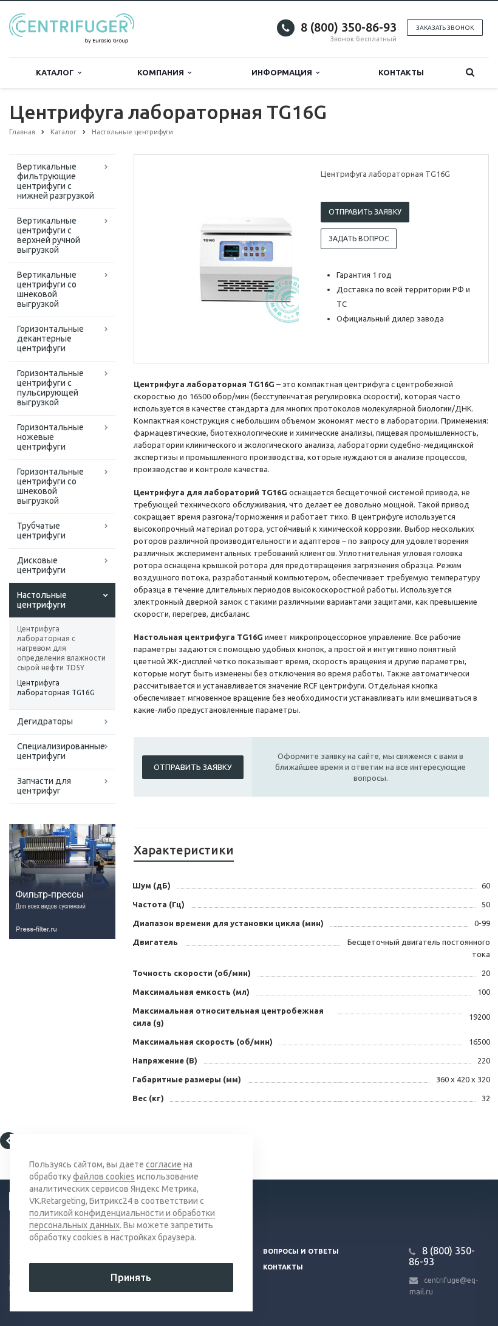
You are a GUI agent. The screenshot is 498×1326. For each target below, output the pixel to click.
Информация (283, 72)
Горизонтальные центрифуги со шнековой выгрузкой (50, 486)
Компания (162, 72)
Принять (131, 1277)
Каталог (57, 72)
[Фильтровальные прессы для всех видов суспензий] (62, 880)
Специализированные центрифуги (61, 751)
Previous (169, 258)
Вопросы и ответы (301, 1251)
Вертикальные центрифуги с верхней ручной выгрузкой (48, 235)
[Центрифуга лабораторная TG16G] (246, 259)
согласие (164, 1164)
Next (281, 258)
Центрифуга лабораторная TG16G (56, 687)
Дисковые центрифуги (41, 565)
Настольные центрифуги (42, 600)
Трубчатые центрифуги (41, 530)
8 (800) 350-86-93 (349, 27)
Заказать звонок (445, 27)
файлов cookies (104, 1176)
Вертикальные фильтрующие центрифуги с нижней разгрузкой (55, 181)
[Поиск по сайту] (470, 72)
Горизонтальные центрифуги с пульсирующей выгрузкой (50, 387)
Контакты (401, 72)
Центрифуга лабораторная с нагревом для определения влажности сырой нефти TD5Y (61, 648)
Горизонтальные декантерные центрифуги (50, 338)
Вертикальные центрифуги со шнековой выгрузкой (47, 289)
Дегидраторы (45, 721)
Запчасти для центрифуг (44, 785)
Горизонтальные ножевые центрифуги (50, 437)
